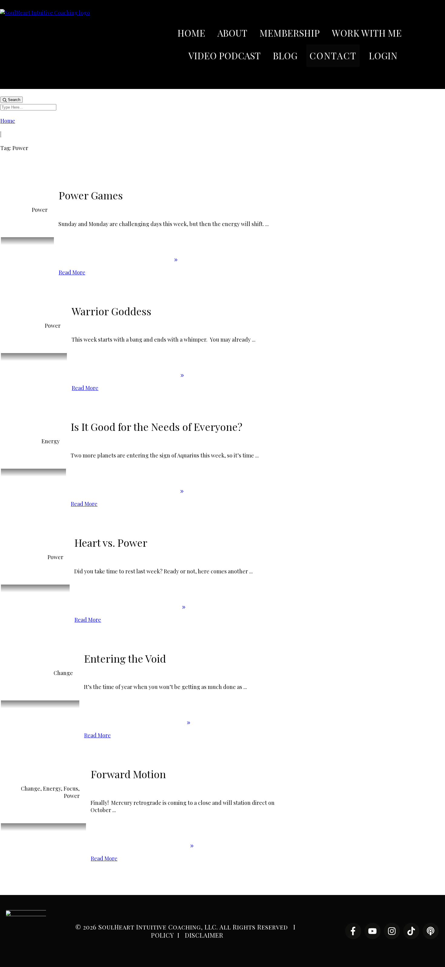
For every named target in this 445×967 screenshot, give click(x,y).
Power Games (91, 195)
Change (63, 673)
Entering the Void (125, 658)
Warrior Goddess (111, 311)
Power (40, 209)
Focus (71, 788)
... (267, 224)
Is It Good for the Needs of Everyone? (156, 427)
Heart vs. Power (110, 542)
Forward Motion (128, 774)
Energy (50, 441)
